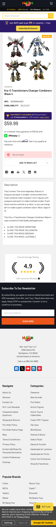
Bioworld (33, 493)
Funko (5, 483)
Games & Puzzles (38, 444)
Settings (8, 522)
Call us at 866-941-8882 (28, 361)
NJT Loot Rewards (11, 407)
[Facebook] (6, 172)
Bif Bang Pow (8, 502)
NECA (5, 488)
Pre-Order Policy (9, 425)
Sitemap (6, 462)
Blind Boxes (35, 429)
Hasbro (5, 493)
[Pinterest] (35, 172)
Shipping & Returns (11, 420)
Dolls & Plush (36, 439)
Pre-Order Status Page (12, 429)
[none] (28, 58)
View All (32, 502)
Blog (4, 434)
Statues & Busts (37, 434)
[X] (23, 172)
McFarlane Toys (36, 498)
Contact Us (7, 402)
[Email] (12, 172)
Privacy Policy (8, 444)
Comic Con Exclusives (40, 459)
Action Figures (37, 407)
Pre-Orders (35, 402)
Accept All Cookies (43, 522)
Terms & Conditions (11, 439)
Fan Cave (34, 425)
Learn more (44, 117)
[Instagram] (33, 368)
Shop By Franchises (39, 463)
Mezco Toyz (34, 483)
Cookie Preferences (11, 457)
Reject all (22, 522)
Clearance (34, 392)
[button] (28, 163)
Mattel (5, 498)
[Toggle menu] (3, 3)
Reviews (6, 397)
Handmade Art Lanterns (41, 449)
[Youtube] (28, 368)
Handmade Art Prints (39, 454)
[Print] (18, 172)
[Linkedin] (29, 172)
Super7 (32, 488)
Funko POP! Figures (39, 420)
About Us (6, 392)
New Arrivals (36, 397)
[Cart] (52, 4)
